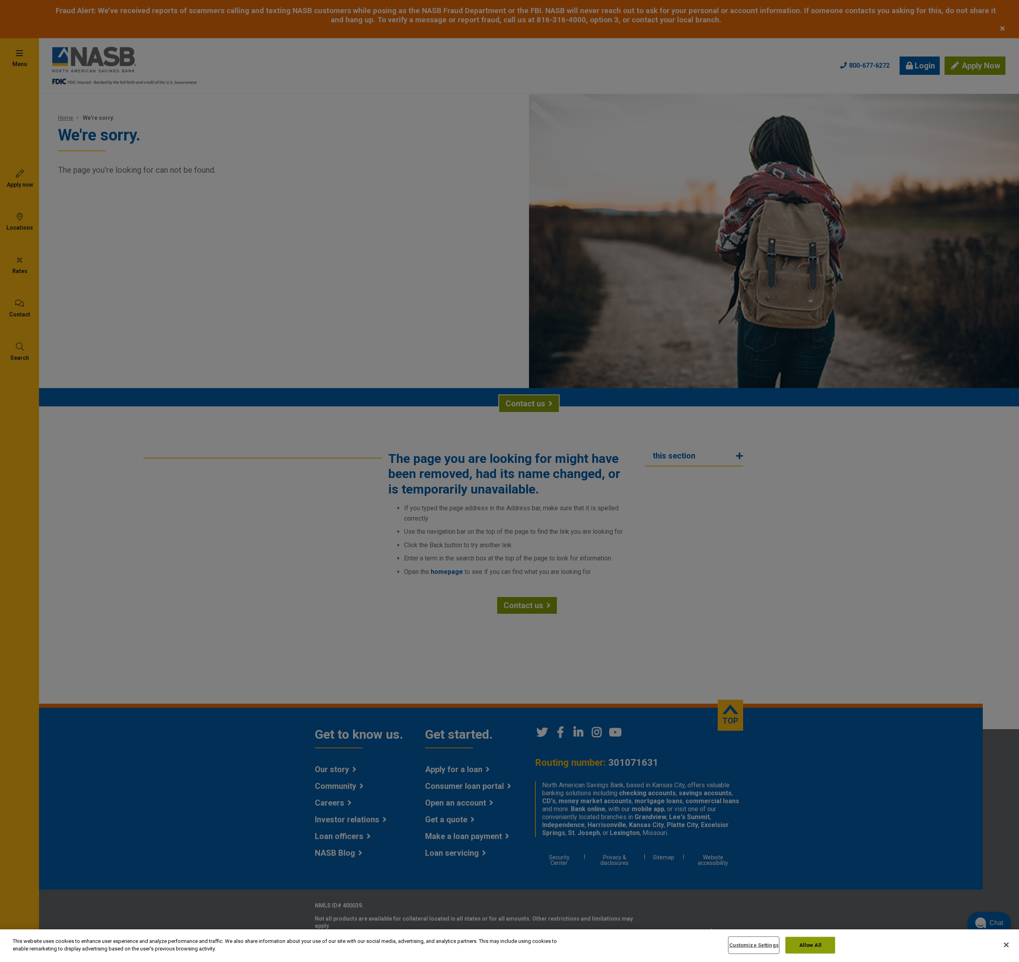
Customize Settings (754, 945)
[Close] (1006, 945)
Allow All (810, 945)
